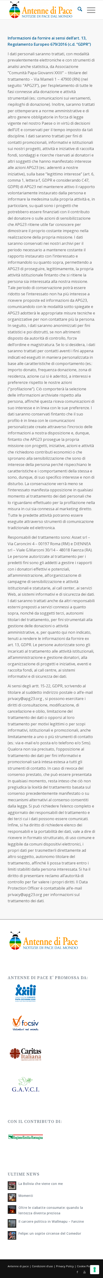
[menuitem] (77, 9)
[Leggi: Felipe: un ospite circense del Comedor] (12, 1235)
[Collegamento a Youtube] (84, 1272)
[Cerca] (77, 9)
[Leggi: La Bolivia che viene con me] (12, 1185)
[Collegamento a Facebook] (77, 1272)
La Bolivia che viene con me (40, 1183)
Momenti (25, 1195)
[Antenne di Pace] (43, 9)
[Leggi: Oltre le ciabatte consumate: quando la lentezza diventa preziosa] (12, 1209)
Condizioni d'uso (42, 1266)
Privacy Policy (65, 1266)
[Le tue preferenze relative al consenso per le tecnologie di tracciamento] (94, 1269)
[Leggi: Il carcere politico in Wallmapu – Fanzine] (12, 1223)
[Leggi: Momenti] (12, 1197)
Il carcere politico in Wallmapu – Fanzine (51, 1221)
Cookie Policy (85, 1266)
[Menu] (88, 9)
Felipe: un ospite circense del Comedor (49, 1233)
